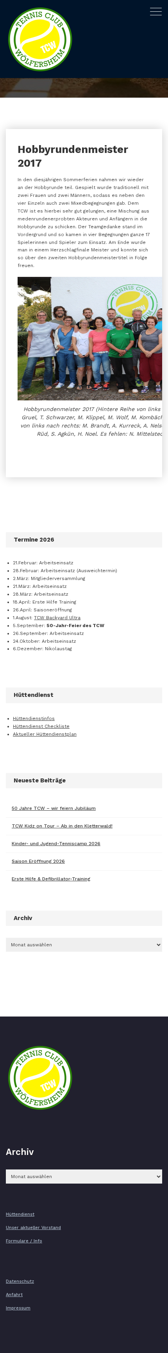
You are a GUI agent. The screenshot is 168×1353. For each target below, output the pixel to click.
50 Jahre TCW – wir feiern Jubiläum (54, 808)
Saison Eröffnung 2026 (38, 861)
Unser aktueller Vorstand (33, 1227)
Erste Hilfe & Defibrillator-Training (51, 879)
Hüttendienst (20, 1214)
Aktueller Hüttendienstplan (45, 734)
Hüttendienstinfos (34, 718)
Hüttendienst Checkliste (41, 726)
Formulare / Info (24, 1241)
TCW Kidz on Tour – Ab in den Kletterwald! (62, 826)
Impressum (18, 1308)
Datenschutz (20, 1281)
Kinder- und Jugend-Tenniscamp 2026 (56, 843)
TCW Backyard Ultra (57, 617)
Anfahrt (14, 1294)
